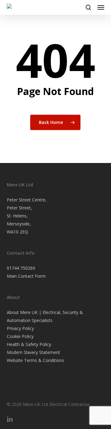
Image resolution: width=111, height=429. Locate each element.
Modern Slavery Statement (33, 352)
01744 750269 (21, 268)
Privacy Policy (20, 328)
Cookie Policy (20, 336)
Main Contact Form (26, 276)
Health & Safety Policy (29, 344)
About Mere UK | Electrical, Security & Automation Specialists (45, 316)
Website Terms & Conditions (35, 360)
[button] (100, 7)
